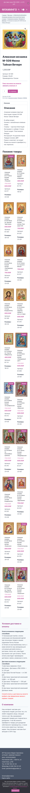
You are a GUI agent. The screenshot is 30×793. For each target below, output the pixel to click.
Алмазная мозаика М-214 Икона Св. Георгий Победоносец (8, 588)
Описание (7, 103)
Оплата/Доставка (8, 776)
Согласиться (15, 790)
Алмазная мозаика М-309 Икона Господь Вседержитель (9, 307)
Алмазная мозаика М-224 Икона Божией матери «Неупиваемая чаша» (9, 265)
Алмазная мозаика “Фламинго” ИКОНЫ (17, 98)
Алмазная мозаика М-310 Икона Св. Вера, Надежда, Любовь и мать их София (21, 309)
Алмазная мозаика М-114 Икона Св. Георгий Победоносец (8, 351)
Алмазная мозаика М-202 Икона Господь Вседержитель (9, 498)
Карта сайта (6, 778)
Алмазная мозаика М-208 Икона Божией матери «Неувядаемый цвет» (21, 355)
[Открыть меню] (26, 9)
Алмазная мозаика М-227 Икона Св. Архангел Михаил (21, 263)
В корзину (12, 91)
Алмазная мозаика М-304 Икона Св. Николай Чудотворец (8, 221)
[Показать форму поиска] (18, 9)
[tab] (15, 103)
